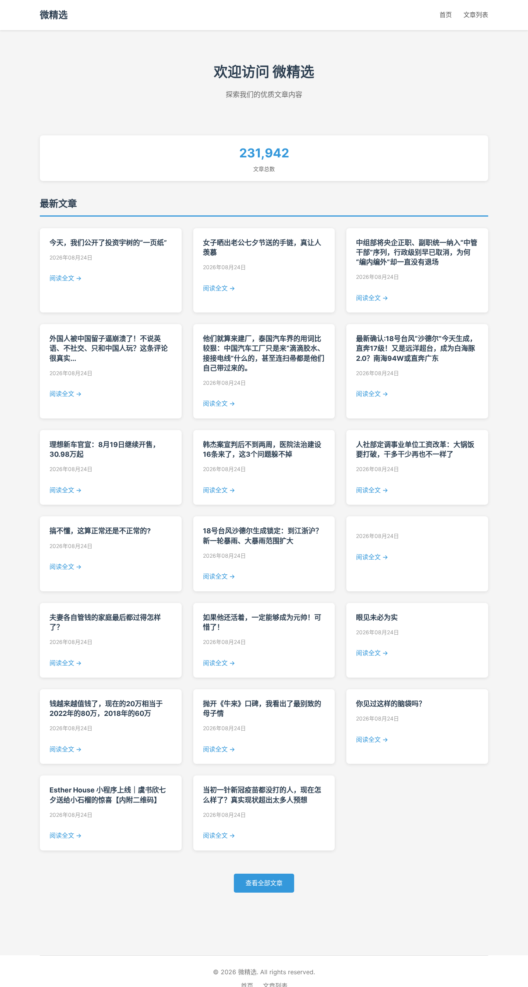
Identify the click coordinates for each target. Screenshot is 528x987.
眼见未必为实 (377, 617)
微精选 (54, 14)
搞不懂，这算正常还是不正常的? (100, 531)
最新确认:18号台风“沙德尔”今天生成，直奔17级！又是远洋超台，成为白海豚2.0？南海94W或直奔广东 (416, 348)
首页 (445, 15)
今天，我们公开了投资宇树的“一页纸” (108, 243)
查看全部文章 (264, 883)
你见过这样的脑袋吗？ (391, 704)
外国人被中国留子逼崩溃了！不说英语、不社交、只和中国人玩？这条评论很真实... (108, 348)
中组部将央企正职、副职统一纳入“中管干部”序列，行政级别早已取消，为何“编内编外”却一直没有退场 (416, 252)
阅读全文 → (65, 278)
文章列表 (475, 15)
